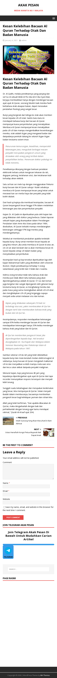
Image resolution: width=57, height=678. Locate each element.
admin (24, 40)
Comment (7, 462)
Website (6, 499)
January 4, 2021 (11, 40)
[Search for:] (28, 569)
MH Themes (45, 675)
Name (6, 483)
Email (5, 491)
